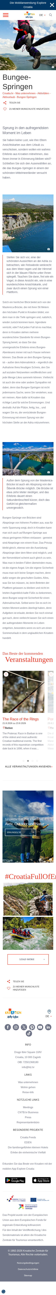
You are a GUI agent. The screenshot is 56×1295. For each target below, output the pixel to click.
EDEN (28, 1156)
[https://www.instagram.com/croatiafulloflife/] (16, 1041)
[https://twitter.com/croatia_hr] (24, 1041)
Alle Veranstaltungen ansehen (28, 778)
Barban (8, 738)
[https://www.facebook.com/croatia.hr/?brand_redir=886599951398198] (8, 1041)
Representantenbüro (28, 1136)
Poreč (53, 738)
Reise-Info (28, 1105)
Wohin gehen (28, 1100)
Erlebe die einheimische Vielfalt (28, 1166)
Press (28, 1130)
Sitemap (28, 1289)
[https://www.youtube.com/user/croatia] (40, 1041)
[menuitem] (15, 1194)
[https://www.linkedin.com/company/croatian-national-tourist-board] (48, 1041)
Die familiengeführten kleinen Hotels (28, 1161)
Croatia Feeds (28, 1151)
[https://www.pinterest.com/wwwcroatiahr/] (32, 1041)
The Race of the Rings (20, 729)
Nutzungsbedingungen (28, 1276)
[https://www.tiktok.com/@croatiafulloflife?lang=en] (29, 1047)
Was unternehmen (28, 1095)
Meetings (28, 1120)
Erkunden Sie (14, 846)
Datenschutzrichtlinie (28, 1282)
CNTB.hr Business (28, 1125)
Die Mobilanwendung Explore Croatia (28, 5)
